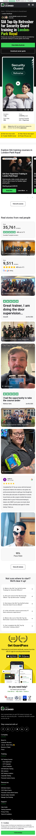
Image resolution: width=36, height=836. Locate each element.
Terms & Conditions (6, 814)
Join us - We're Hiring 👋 (8, 745)
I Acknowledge (18, 832)
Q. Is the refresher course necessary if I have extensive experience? (16, 611)
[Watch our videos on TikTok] (27, 729)
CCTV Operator (7, 764)
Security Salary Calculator (8, 795)
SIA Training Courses (6, 759)
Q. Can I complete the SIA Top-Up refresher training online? (13, 626)
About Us (3, 740)
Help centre (19, 691)
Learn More (21, 190)
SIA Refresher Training (7, 769)
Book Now (9, 190)
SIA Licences (4, 771)
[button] (32, 197)
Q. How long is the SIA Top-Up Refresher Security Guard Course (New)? (16, 604)
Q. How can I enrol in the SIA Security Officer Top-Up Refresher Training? (14, 596)
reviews (20, 1)
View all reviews (18, 567)
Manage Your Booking (7, 797)
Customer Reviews (6, 742)
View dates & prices (18, 45)
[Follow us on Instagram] (8, 729)
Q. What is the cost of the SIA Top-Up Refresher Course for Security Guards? (15, 618)
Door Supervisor (7, 762)
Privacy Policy (5, 812)
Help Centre (4, 807)
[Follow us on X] (12, 729)
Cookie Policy (20, 828)
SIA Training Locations (7, 773)
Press (2, 749)
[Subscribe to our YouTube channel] (17, 729)
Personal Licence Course (8, 778)
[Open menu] (33, 4)
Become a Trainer (5, 747)
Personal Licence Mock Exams (9, 792)
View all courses (18, 204)
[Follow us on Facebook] (3, 729)
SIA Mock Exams (5, 788)
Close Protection (7, 766)
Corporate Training (6, 776)
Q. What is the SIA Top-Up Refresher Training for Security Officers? (14, 589)
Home (2, 11)
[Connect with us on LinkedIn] (22, 729)
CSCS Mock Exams (6, 790)
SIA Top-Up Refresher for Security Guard (16, 11)
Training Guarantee (6, 809)
